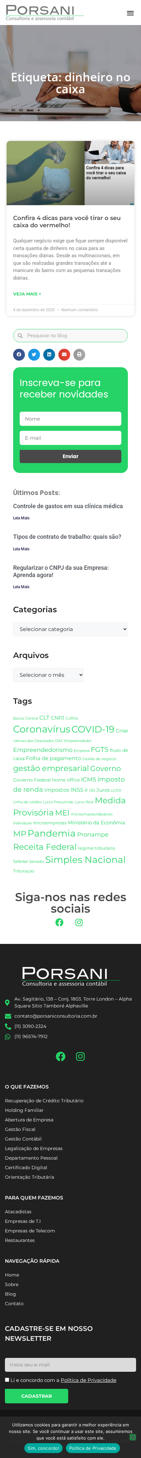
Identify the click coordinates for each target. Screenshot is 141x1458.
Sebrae (20, 861)
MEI (62, 812)
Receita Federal (45, 846)
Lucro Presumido (58, 802)
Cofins (72, 718)
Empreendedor (77, 741)
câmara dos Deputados (33, 741)
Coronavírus (41, 729)
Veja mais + (27, 293)
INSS (76, 789)
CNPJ (57, 718)
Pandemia (52, 833)
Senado (36, 861)
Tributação (23, 871)
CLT (44, 717)
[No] (133, 1437)
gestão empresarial (51, 768)
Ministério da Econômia (96, 823)
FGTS (100, 749)
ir (86, 790)
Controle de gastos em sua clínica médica (68, 506)
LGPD (116, 790)
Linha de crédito (27, 802)
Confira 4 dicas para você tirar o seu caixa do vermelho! (67, 221)
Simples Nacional (85, 859)
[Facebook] (59, 922)
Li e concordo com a (63, 1380)
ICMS (88, 779)
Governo (105, 768)
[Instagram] (79, 922)
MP (19, 834)
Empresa (82, 750)
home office (66, 780)
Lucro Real (84, 802)
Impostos (56, 790)
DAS (59, 740)
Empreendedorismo (42, 750)
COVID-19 (92, 729)
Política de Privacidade (93, 1448)
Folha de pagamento (53, 758)
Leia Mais (21, 518)
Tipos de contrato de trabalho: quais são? (67, 536)
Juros (103, 790)
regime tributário (96, 848)
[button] (130, 12)
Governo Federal (32, 780)
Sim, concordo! (43, 1448)
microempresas (50, 822)
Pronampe (93, 834)
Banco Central (25, 718)
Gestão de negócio (99, 759)
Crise (122, 731)
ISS (92, 790)
